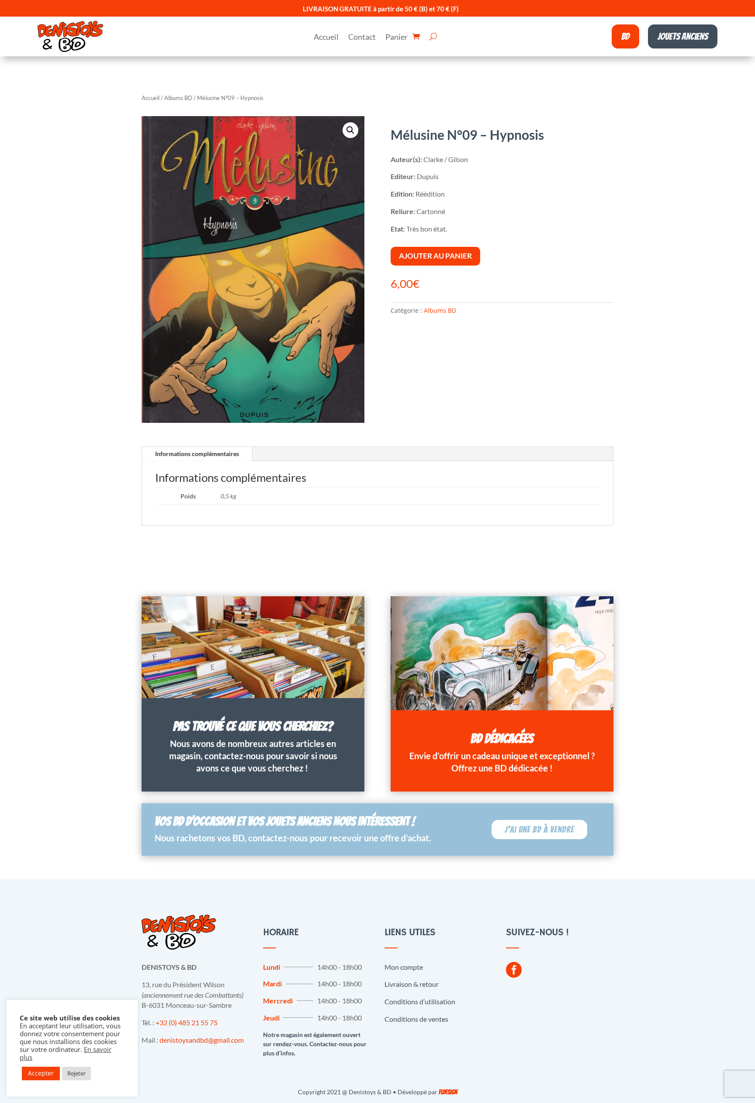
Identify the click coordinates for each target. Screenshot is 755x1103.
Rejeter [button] (76, 1073)
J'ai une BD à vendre (539, 829)
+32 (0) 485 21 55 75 (187, 1022)
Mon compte (403, 967)
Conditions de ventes (416, 1019)
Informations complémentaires (197, 453)
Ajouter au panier (435, 255)
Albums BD (178, 97)
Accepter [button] (41, 1073)
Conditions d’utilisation (419, 1001)
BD (625, 36)
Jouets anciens (683, 36)
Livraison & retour (411, 984)
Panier (396, 37)
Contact (362, 37)
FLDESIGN (448, 1092)
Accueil (326, 37)
